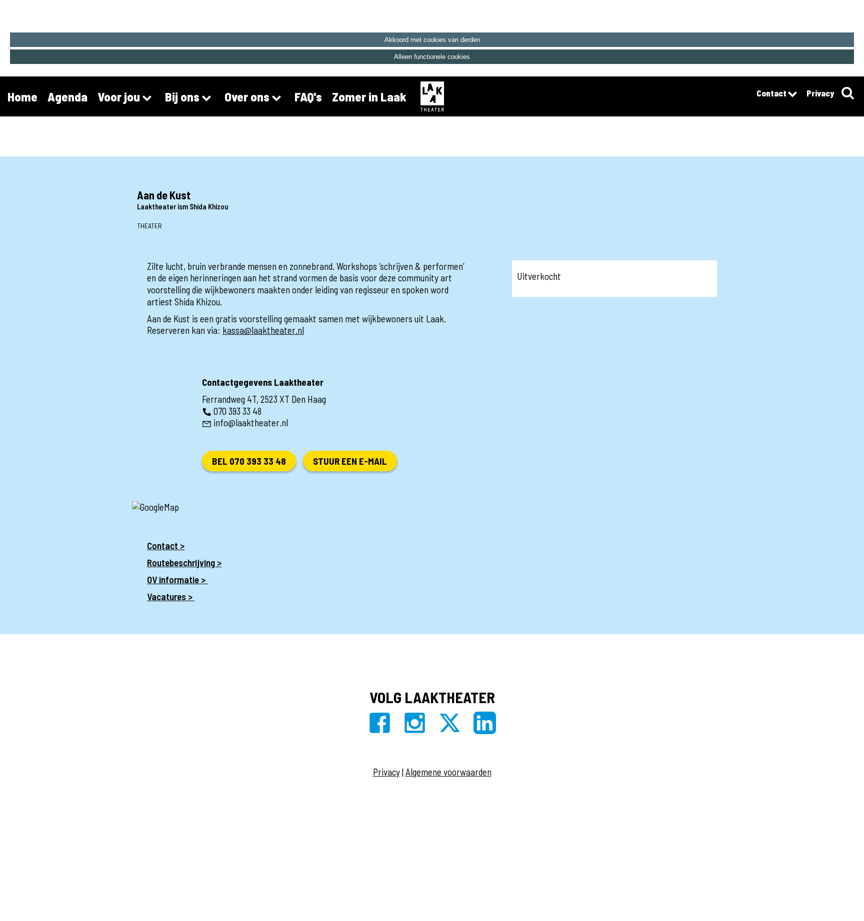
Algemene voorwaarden (449, 772)
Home (23, 96)
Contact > (165, 545)
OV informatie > (177, 579)
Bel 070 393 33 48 (249, 461)
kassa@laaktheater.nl (263, 330)
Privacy (820, 93)
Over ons (248, 96)
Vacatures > (170, 596)
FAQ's (308, 96)
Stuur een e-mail (350, 461)
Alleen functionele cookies (432, 56)
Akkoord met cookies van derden (432, 39)
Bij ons (183, 96)
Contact (772, 93)
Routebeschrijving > (184, 562)
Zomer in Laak (369, 96)
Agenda (68, 96)
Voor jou (120, 96)
